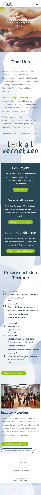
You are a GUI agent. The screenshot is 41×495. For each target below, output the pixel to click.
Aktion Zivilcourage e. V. (18, 71)
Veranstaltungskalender (14, 98)
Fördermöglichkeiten (21, 127)
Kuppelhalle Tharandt (14, 330)
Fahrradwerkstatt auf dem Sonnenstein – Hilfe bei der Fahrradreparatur (21, 342)
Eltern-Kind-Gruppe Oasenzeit (23, 294)
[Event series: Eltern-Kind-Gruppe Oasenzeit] (16, 291)
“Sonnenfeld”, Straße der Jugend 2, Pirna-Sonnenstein (23, 349)
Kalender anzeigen (7, 365)
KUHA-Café (13, 326)
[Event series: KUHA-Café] (16, 323)
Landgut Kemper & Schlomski (16, 317)
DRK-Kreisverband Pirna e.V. (16, 298)
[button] (37, 4)
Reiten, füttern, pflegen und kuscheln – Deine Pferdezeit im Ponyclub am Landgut (23, 310)
